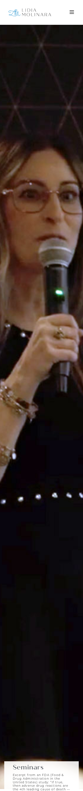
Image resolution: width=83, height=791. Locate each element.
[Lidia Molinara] (30, 12)
